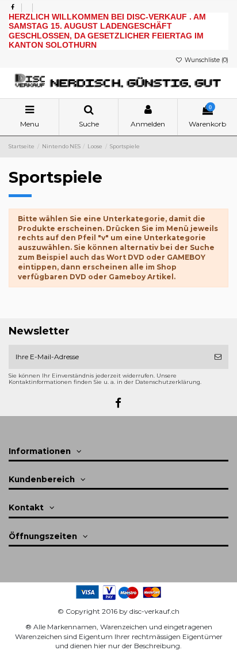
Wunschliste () (205, 60)
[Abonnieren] (218, 357)
